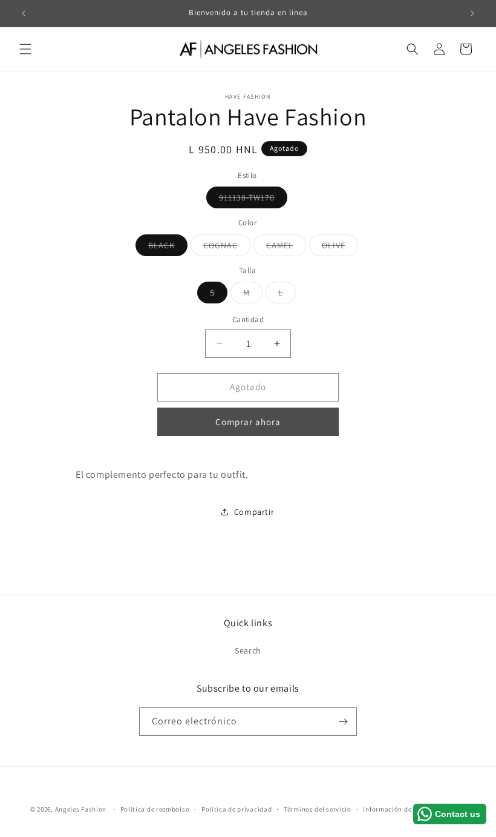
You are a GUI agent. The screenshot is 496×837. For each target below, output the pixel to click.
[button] (25, 49)
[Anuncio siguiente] (472, 13)
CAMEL (286, 247)
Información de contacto (402, 809)
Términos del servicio (317, 809)
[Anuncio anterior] (23, 13)
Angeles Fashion (81, 809)
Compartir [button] (254, 511)
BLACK (168, 247)
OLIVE (340, 247)
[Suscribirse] (343, 721)
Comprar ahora (248, 422)
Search (248, 650)
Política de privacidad (236, 809)
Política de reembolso (155, 809)
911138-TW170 (253, 199)
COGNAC (226, 247)
